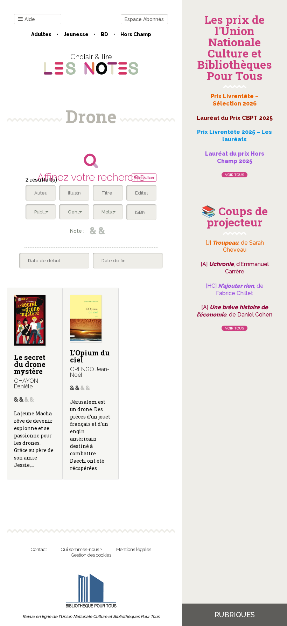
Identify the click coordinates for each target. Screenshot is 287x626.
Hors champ (135, 34)
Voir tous (234, 175)
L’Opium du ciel (90, 356)
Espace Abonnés (144, 19)
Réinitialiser (144, 177)
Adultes (41, 34)
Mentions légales (133, 549)
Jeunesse (76, 34)
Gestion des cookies (91, 555)
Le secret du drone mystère (30, 364)
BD (104, 34)
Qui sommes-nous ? (81, 549)
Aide (29, 19)
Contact (39, 549)
